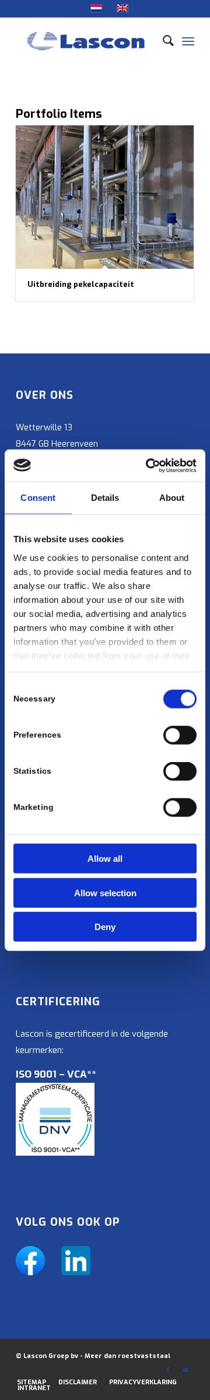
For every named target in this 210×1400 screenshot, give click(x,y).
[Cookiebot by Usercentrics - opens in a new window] (148, 465)
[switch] (180, 735)
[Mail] (185, 1370)
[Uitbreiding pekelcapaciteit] (105, 197)
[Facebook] (168, 1370)
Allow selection (105, 892)
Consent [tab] (37, 498)
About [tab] (172, 498)
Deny (105, 927)
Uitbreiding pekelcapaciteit (80, 284)
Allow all (105, 859)
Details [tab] (105, 498)
